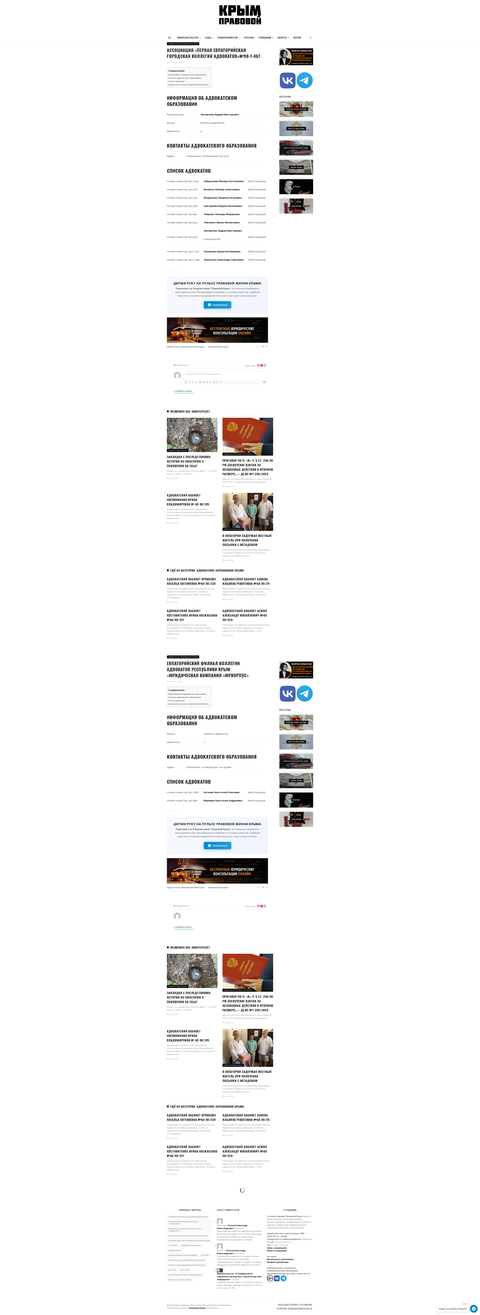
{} (217, 382)
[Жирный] (186, 382)
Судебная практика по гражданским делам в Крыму (189, 1241)
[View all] (296, 109)
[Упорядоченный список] (200, 382)
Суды (208, 37)
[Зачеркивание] (196, 382)
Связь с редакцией (276, 1248)
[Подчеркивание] (193, 382)
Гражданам (264, 37)
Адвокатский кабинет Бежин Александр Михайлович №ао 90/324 (244, 615)
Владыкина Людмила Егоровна (223, 197)
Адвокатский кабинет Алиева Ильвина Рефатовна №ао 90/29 (246, 581)
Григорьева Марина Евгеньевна (223, 206)
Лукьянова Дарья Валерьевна (222, 251)
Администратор (225, 1274)
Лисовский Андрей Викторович (219, 114)
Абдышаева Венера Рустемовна (224, 181)
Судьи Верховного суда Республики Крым (185, 1275)
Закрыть (465, 1304)
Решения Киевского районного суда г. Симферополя (183, 1223)
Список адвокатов (176, 81)
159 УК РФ (172, 1270)
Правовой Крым (174, 1250)
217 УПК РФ (172, 1245)
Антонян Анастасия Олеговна (222, 792)
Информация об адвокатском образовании (187, 75)
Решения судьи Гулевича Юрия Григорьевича (186, 1260)
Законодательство (187, 37)
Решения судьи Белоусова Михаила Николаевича (188, 1236)
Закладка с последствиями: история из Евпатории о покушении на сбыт (189, 461)
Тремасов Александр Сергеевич (224, 259)
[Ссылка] (214, 382)
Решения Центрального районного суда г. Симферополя (185, 1230)
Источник (172, 270)
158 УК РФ (205, 1255)
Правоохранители (228, 37)
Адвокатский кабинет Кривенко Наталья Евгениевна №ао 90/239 (191, 581)
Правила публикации (277, 1262)
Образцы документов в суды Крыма (182, 1255)
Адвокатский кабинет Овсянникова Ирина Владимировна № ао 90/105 (188, 499)
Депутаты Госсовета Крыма (179, 1280)
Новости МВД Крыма (177, 450)
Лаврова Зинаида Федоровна (222, 214)
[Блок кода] (210, 382)
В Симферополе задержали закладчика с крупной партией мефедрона (239, 1277)
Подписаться (219, 305)
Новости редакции (276, 1251)
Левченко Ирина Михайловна (222, 222)
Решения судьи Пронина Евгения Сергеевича (186, 1265)
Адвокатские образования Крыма (183, 44)
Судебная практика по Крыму (238, 454)
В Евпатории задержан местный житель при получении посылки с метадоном (247, 540)
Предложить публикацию (280, 1259)
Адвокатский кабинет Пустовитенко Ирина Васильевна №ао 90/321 (192, 615)
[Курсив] (189, 382)
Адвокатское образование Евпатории (185, 347)
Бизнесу (282, 37)
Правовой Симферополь (191, 1245)
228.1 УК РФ (185, 1270)
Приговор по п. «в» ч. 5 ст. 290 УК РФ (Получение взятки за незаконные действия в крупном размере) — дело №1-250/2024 (247, 467)
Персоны (249, 37)
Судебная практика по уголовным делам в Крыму (188, 1217)
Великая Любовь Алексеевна (222, 189)
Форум (297, 37)
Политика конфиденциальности (294, 1308)
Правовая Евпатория (218, 347)
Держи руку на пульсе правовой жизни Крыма (188, 85)
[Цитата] (207, 382)
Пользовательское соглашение (295, 1304)
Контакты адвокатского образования (184, 78)
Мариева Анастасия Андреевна (223, 800)
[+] (220, 382)
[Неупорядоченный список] (203, 382)
